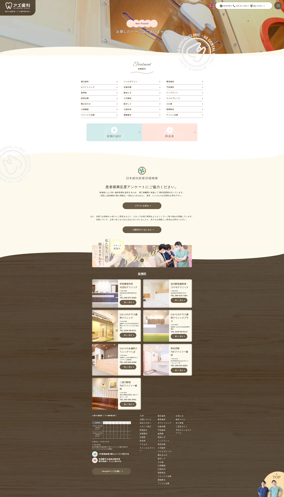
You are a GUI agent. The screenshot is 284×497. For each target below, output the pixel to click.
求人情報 (179, 423)
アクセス (144, 444)
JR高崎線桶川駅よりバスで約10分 (114, 454)
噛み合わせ (86, 104)
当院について (146, 419)
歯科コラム (180, 419)
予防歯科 (170, 87)
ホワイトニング (88, 87)
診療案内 (144, 434)
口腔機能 (85, 109)
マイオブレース (173, 98)
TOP (142, 416)
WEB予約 (227, 6)
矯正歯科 (85, 82)
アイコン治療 (172, 115)
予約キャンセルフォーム (183, 431)
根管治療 (85, 98)
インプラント (172, 93)
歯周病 (84, 93)
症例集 (143, 437)
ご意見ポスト (181, 426)
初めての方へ (258, 6)
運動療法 (127, 115)
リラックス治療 (88, 115)
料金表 (143, 441)
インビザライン (130, 82)
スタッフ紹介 (146, 426)
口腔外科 (127, 109)
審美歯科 (170, 82)
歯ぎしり (127, 104)
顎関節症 (170, 109)
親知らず (127, 93)
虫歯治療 (127, 87)
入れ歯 (169, 104)
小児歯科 (127, 98)
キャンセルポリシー (147, 449)
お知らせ (179, 416)
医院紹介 (144, 430)
